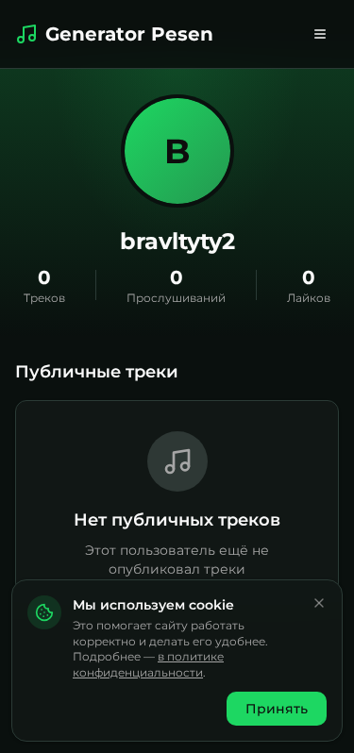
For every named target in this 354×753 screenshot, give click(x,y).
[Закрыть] (319, 603)
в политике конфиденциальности (148, 664)
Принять (276, 708)
